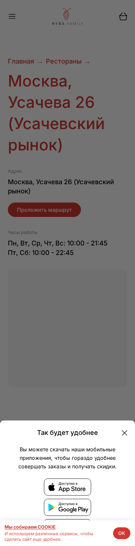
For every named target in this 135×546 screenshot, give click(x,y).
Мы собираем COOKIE (30, 527)
